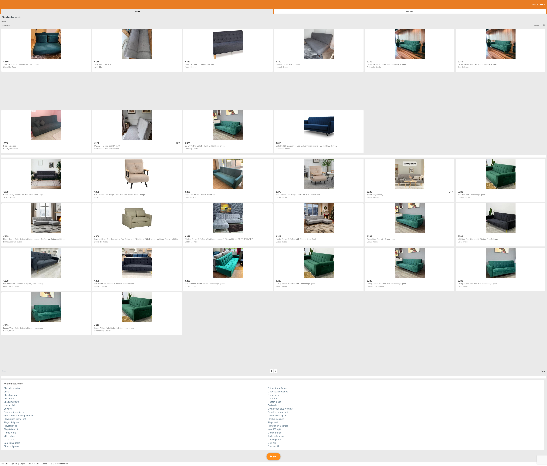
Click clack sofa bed (278, 391)
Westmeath (13, 149)
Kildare (193, 67)
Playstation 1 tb (11, 429)
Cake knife (9, 439)
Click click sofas (12, 388)
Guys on (8, 409)
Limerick (17, 286)
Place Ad (409, 11)
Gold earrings (274, 433)
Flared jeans (10, 433)
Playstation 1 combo (278, 426)
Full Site (4, 464)
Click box (272, 398)
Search (137, 11)
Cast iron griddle (12, 443)
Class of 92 (273, 446)
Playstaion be (10, 426)
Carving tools (274, 439)
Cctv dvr (272, 443)
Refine (536, 25)
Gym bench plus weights (280, 409)
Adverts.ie (12, 4)
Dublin (285, 67)
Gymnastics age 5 (277, 415)
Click (6, 391)
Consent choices (61, 464)
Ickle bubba (9, 436)
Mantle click (10, 405)
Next (543, 371)
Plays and (273, 422)
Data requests (33, 464)
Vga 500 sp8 (274, 429)
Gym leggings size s (14, 412)
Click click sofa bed (277, 388)
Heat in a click (275, 402)
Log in (22, 464)
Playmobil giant (11, 422)
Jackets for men (276, 436)
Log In (542, 4)
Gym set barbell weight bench (18, 415)
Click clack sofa (11, 402)
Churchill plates (11, 446)
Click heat (9, 398)
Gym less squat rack (278, 412)
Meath (287, 149)
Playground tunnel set (15, 419)
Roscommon (114, 149)
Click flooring (10, 395)
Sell (274, 456)
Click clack (273, 395)
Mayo (101, 67)
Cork (14, 67)
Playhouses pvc (276, 419)
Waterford (376, 197)
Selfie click (273, 405)
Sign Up (535, 4)
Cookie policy (47, 464)
